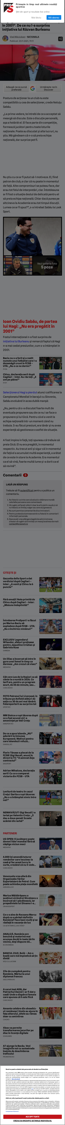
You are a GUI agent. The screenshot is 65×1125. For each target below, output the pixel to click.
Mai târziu (36, 17)
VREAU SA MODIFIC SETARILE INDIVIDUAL (32, 1121)
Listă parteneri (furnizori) (12, 1111)
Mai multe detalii (16, 1079)
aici (32, 1088)
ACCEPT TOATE (32, 1117)
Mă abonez (53, 17)
